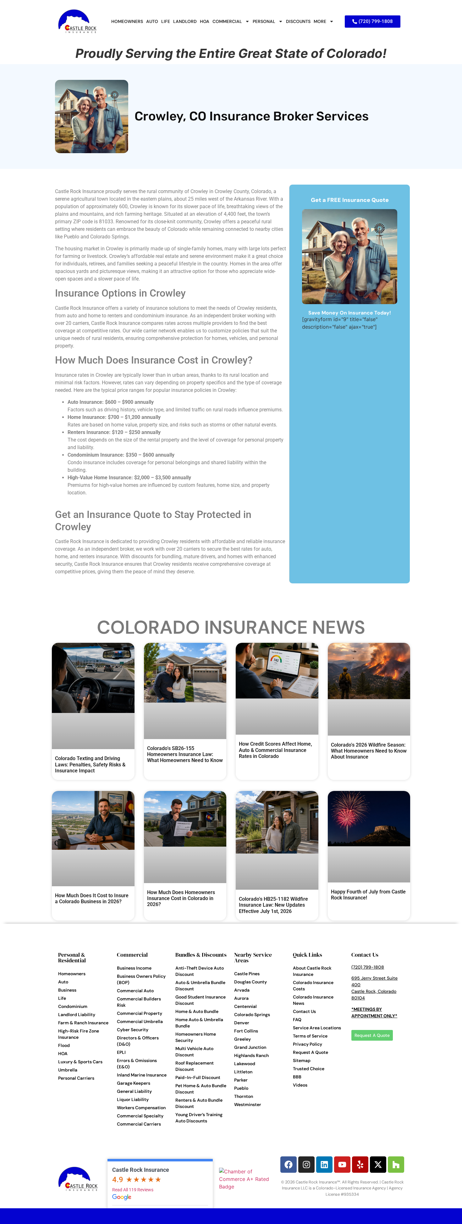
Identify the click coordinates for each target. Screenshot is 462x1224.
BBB (297, 1077)
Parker (241, 1080)
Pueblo (241, 1088)
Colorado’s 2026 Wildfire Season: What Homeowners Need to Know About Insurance (369, 751)
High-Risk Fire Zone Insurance (78, 1034)
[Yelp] (360, 1164)
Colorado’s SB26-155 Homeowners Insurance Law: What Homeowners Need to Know (185, 754)
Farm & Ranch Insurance (83, 1023)
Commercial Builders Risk (139, 1002)
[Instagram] (306, 1164)
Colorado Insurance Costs (313, 986)
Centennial (245, 1006)
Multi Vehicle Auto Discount (194, 1052)
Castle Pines (247, 973)
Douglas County (250, 982)
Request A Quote (310, 1052)
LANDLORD (185, 21)
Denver (241, 1023)
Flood (64, 1045)
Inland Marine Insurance (142, 1075)
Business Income (134, 968)
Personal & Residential (72, 957)
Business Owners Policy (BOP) (141, 979)
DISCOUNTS (298, 21)
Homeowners (71, 973)
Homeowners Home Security (195, 1037)
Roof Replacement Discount (194, 1066)
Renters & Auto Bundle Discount (199, 1103)
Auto (63, 982)
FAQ (297, 1019)
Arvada (242, 990)
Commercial (132, 955)
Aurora (241, 998)
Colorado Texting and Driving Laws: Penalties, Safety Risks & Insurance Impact (90, 764)
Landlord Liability (76, 1014)
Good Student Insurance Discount (200, 1000)
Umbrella (67, 1070)
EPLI (121, 1052)
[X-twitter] (378, 1164)
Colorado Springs (252, 1014)
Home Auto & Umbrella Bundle (199, 1023)
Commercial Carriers (139, 1124)
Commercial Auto (135, 990)
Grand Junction (250, 1047)
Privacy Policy (307, 1044)
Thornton (243, 1096)
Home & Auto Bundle (196, 1011)
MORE (320, 21)
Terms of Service (310, 1036)
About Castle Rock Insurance (312, 971)
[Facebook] (288, 1164)
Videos (300, 1085)
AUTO (152, 21)
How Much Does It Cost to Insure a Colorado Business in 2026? (92, 898)
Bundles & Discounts (201, 955)
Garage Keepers (133, 1083)
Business (67, 990)
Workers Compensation (141, 1107)
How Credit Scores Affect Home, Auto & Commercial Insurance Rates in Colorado (275, 750)
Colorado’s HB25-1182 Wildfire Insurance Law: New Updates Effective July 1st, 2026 (273, 905)
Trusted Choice (308, 1068)
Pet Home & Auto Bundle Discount (200, 1089)
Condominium (72, 1006)
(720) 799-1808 (367, 967)
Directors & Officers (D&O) (138, 1041)
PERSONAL (264, 21)
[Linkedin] (324, 1164)
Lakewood (244, 1063)
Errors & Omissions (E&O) (137, 1064)
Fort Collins (246, 1031)
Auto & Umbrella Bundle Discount (200, 986)
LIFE (165, 21)
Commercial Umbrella (140, 1021)
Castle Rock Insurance (140, 1169)
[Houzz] (396, 1164)
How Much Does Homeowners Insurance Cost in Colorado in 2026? (181, 898)
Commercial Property (139, 1013)
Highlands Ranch (251, 1055)
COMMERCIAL (227, 21)
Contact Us (304, 1011)
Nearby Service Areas (253, 957)
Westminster (247, 1104)
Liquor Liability (133, 1099)
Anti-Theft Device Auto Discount (199, 971)
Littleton (243, 1072)
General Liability (134, 1091)
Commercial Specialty (140, 1116)
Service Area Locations (317, 1028)
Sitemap (302, 1060)
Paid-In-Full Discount (197, 1077)
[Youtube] (342, 1164)
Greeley (242, 1039)
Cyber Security (132, 1029)
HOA (204, 21)
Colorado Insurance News (231, 627)
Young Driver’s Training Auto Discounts (199, 1118)
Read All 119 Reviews (132, 1189)
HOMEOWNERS (127, 21)
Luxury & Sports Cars (80, 1062)
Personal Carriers (76, 1078)
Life (62, 998)
